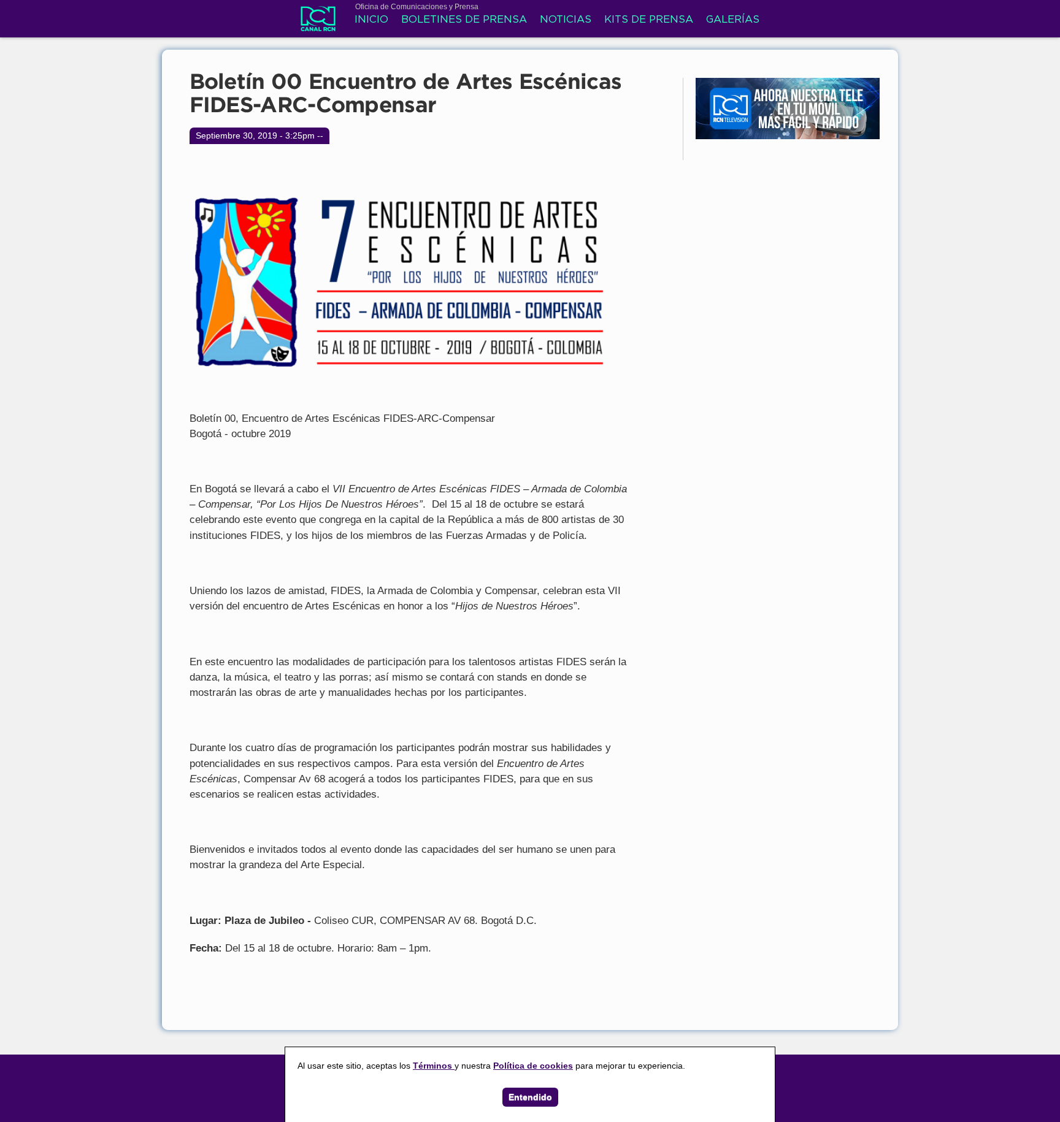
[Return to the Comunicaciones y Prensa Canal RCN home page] (318, 24)
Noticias (565, 20)
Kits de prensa (648, 20)
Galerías (732, 20)
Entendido (530, 1097)
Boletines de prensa (464, 20)
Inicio (371, 20)
